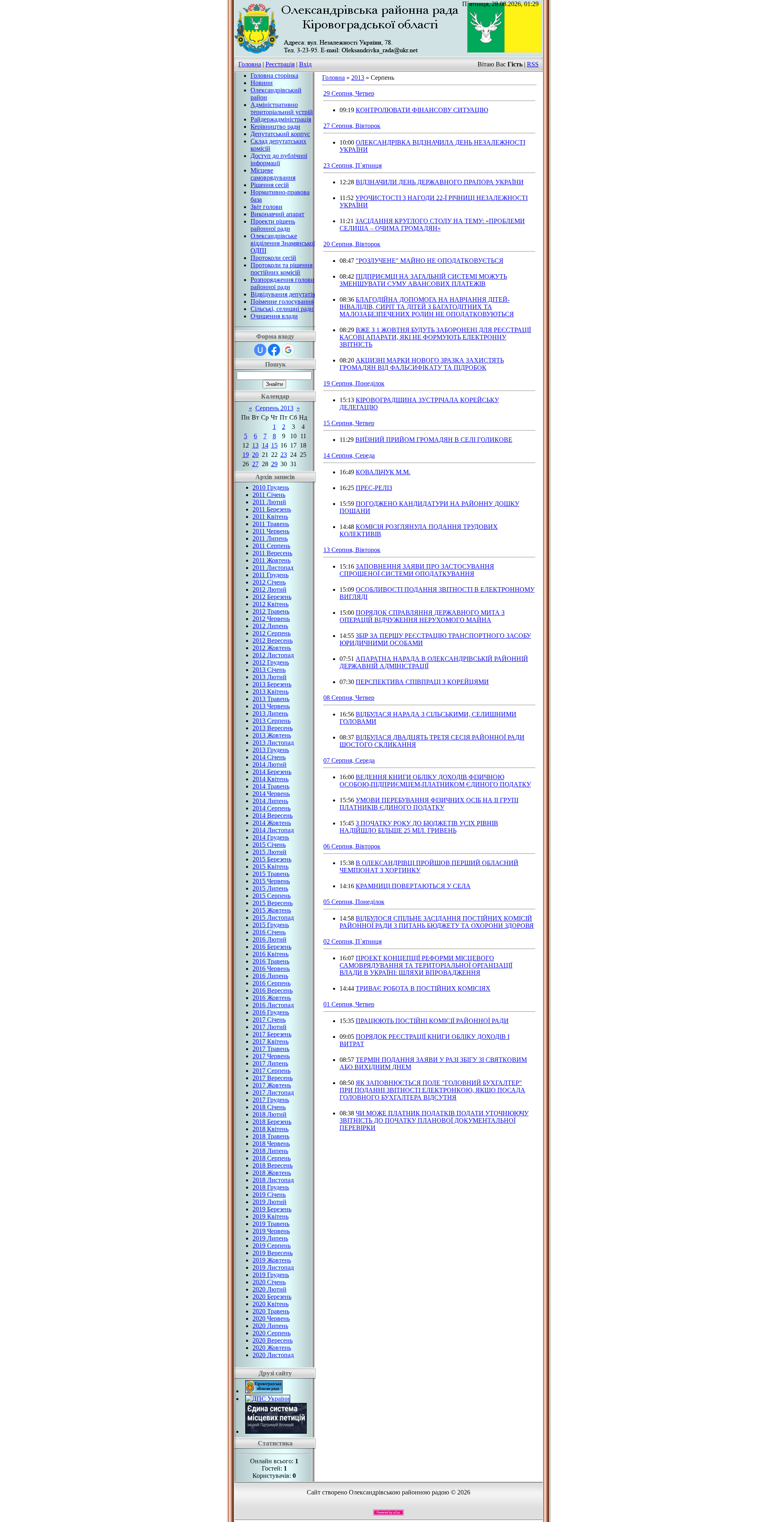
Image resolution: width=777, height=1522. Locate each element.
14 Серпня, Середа (349, 455)
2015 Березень (272, 859)
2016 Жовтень (272, 997)
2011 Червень (271, 531)
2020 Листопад (273, 1354)
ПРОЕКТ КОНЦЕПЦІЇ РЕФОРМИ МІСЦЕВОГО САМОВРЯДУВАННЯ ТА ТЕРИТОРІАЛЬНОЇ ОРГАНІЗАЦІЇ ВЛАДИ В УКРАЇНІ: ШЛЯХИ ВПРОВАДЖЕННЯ (426, 965)
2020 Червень (271, 1318)
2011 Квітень (270, 516)
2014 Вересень (273, 815)
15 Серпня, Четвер (348, 423)
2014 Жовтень (272, 822)
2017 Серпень (272, 1070)
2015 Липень (270, 888)
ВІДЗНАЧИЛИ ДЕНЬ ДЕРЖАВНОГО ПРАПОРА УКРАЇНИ (440, 182)
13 (255, 445)
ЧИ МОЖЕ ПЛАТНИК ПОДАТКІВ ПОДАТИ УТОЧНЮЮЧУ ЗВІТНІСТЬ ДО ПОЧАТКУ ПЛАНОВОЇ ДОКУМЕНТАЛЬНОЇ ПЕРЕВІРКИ (434, 1120)
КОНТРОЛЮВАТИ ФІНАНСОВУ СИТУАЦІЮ (422, 110)
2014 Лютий (270, 764)
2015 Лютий (270, 851)
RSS (533, 64)
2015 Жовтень (272, 910)
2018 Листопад (273, 1180)
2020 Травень (271, 1311)
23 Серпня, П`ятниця (352, 165)
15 (274, 445)
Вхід (305, 64)
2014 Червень (271, 793)
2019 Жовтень (272, 1260)
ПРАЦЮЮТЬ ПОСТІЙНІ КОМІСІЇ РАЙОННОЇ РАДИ (432, 1020)
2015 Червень (271, 881)
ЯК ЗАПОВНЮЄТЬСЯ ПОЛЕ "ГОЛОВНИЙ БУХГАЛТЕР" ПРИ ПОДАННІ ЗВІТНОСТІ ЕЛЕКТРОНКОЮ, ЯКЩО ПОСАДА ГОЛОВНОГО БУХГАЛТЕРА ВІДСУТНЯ (432, 1090)
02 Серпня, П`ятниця (352, 941)
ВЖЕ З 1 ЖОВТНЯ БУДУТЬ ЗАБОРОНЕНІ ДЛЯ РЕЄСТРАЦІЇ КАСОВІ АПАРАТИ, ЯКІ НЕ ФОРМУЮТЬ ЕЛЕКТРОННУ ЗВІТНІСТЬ (435, 337)
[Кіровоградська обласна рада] (263, 1391)
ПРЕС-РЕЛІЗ (374, 487)
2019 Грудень (271, 1274)
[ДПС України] (267, 1398)
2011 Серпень (271, 545)
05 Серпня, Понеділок (353, 901)
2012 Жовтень (272, 647)
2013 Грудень (271, 749)
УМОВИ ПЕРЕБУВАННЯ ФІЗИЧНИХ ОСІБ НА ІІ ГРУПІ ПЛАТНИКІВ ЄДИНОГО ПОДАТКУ (429, 804)
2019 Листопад (273, 1267)
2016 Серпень (272, 983)
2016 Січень (269, 932)
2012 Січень (269, 582)
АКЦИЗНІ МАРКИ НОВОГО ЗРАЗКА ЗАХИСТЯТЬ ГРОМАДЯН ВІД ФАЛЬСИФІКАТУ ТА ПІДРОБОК (422, 364)
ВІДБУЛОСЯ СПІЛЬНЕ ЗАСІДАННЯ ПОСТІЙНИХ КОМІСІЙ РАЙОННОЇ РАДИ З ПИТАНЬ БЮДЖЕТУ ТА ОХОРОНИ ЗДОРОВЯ (437, 922)
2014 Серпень (272, 808)
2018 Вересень (273, 1165)
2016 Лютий (270, 939)
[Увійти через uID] (260, 350)
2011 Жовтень (272, 560)
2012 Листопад (273, 655)
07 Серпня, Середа (349, 760)
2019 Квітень (271, 1216)
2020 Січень (269, 1282)
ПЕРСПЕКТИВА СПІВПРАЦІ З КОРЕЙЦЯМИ (422, 681)
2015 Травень (271, 873)
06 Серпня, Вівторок (351, 846)
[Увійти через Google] (288, 349)
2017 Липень (270, 1063)
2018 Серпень (272, 1158)
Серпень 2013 (274, 408)
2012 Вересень (273, 640)
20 (255, 454)
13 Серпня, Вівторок (351, 549)
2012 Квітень (271, 604)
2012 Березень (272, 596)
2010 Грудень (271, 487)
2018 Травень (271, 1136)
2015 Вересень (273, 903)
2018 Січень (269, 1107)
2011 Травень (271, 523)
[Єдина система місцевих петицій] (276, 1431)
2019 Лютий (270, 1201)
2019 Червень (271, 1231)
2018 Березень (272, 1121)
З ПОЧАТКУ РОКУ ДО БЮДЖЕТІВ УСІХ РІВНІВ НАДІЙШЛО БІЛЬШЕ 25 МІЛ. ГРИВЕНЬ (419, 827)
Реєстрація (280, 64)
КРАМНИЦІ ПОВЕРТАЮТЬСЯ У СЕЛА (413, 886)
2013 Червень (271, 706)
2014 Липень (270, 800)
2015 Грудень (271, 924)
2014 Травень (271, 786)
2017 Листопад (273, 1092)
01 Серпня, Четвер (348, 1004)
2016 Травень (271, 961)
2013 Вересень (273, 728)
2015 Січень (269, 844)
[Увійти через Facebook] (274, 350)
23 (283, 454)
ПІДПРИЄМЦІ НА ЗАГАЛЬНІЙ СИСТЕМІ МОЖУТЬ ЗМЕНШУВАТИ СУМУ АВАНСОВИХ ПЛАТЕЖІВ (423, 280)
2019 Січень (269, 1194)
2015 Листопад (273, 917)
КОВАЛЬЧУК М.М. (383, 472)
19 (245, 454)
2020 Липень (270, 1325)
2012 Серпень (272, 633)
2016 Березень (272, 946)
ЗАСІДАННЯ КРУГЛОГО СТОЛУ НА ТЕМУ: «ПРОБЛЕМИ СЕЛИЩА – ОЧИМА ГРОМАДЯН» (432, 224)
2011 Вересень (272, 553)
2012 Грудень (271, 662)
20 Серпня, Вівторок (351, 244)
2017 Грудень (271, 1099)
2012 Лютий (270, 589)
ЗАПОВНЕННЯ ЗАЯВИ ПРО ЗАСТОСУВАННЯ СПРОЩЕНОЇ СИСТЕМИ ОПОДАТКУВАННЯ (417, 570)
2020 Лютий (270, 1289)
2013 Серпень (272, 720)
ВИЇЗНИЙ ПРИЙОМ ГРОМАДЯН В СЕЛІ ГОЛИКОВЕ (433, 439)
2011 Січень (269, 494)
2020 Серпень (272, 1333)
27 (255, 463)
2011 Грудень (271, 574)
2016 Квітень (271, 954)
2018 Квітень (271, 1129)
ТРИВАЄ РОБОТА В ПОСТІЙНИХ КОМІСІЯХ (423, 988)
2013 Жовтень (272, 735)
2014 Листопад (273, 830)
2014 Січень (269, 757)
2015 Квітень (271, 866)
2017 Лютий (270, 1026)
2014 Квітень (271, 779)
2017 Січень (269, 1019)
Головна (249, 64)
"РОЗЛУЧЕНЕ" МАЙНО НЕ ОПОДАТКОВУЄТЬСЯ (429, 260)
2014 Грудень (271, 837)
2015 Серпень (272, 895)
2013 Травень (271, 698)
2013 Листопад (273, 742)
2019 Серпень (272, 1245)
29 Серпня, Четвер (348, 93)
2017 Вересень (273, 1077)
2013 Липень (270, 713)
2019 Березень (272, 1209)
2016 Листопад (273, 1005)
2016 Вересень (273, 990)
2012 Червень (271, 618)
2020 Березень (272, 1296)
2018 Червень (271, 1143)
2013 (357, 77)
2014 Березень (272, 771)
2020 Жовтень (272, 1347)
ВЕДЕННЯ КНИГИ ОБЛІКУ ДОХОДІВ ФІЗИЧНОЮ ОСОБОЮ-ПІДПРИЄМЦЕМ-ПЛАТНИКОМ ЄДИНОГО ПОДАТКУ (435, 781)
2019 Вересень (273, 1252)
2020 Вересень (273, 1340)
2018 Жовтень (272, 1172)
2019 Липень (270, 1238)
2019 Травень (271, 1223)
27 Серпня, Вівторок (351, 125)
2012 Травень (271, 611)
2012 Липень (270, 625)
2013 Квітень (271, 691)
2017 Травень (271, 1048)
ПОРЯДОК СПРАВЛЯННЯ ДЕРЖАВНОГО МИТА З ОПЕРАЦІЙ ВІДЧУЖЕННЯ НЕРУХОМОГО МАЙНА (422, 616)
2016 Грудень (271, 1012)
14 (265, 445)
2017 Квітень (271, 1041)
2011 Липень (270, 538)
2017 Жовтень (272, 1085)
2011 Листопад (273, 567)
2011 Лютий (269, 502)
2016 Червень (271, 968)
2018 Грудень (271, 1187)
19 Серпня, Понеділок (353, 383)
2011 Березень (272, 509)
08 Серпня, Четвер (348, 697)
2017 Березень (272, 1034)
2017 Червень (271, 1056)
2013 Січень (269, 669)
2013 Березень (272, 684)
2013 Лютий (270, 677)
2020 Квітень (271, 1303)
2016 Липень (270, 975)
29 (274, 463)
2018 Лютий (270, 1114)
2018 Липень (270, 1150)
